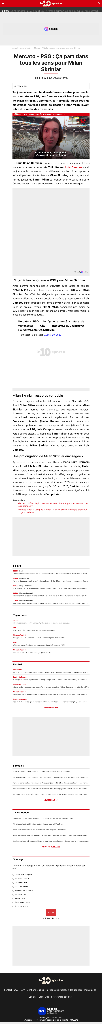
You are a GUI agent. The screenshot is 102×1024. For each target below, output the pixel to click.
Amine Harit (20, 898)
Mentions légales (35, 989)
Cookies (33, 996)
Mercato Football (26, 48)
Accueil (15, 48)
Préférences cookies (61, 996)
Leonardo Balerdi (22, 878)
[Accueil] (51, 3)
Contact (8, 989)
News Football (51, 707)
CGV (22, 989)
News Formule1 (51, 800)
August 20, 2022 (52, 334)
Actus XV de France (51, 847)
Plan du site (90, 989)
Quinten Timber (21, 886)
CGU (16, 989)
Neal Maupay (20, 894)
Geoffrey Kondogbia (23, 874)
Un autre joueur (21, 906)
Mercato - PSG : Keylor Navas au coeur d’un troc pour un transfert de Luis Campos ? (53, 504)
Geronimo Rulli (21, 882)
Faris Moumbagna (22, 902)
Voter (51, 912)
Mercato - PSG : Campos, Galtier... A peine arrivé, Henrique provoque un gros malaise (52, 511)
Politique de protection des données (64, 989)
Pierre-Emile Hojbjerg (24, 890)
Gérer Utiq (44, 996)
